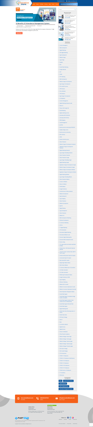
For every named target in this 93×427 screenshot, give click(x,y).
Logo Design (62, 59)
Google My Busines (63, 188)
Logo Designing (62, 198)
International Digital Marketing (65, 232)
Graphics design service (64, 129)
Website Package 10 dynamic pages (66, 346)
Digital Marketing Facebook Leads (66, 103)
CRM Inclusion (62, 88)
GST (60, 71)
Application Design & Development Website (68, 172)
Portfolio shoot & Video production (66, 191)
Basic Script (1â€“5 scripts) (64, 260)
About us (60, 419)
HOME (61, 74)
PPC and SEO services (64, 86)
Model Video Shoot (63, 314)
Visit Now (27, 398)
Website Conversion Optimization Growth (67, 286)
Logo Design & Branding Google (65, 159)
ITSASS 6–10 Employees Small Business (67, 358)
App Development (63, 55)
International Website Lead (65, 234)
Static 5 (61, 319)
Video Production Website (64, 179)
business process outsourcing (65, 132)
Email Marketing (63, 110)
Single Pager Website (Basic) (65, 262)
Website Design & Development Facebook (68, 144)
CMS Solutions (62, 93)
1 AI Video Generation (64, 269)
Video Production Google (64, 157)
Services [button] (46, 4)
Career (53, 4)
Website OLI (62, 215)
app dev (61, 205)
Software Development (64, 220)
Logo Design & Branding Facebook (66, 152)
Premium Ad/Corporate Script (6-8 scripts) (67, 255)
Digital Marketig (62, 208)
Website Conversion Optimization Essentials (68, 289)
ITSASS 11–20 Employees (64, 360)
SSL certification (63, 91)
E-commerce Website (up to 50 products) (67, 267)
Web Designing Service (64, 386)
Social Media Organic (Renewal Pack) (66, 303)
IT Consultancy (62, 372)
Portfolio (41, 4)
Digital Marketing (63, 50)
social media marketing (68, 380)
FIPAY (61, 137)
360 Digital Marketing (64, 52)
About (37, 4)
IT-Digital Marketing (63, 227)
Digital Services (62, 326)
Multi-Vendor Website (64, 265)
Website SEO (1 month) (64, 284)
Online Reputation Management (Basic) (67, 291)
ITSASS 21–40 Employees (64, 365)
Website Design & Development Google (67, 167)
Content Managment (63, 45)
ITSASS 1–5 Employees (64, 355)
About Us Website (63, 184)
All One (61, 225)
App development (63, 196)
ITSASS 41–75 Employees (64, 367)
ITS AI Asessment (63, 353)
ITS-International (63, 229)
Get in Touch (67, 398)
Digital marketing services (64, 112)
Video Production (63, 141)
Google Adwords (63, 69)
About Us (61, 105)
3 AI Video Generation (64, 272)
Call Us (44, 398)
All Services (62, 375)
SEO (60, 64)
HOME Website (62, 186)
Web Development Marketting (65, 217)
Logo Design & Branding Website (66, 176)
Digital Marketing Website (64, 174)
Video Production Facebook (65, 155)
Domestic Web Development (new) (66, 239)
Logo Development (63, 210)
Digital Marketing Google (64, 162)
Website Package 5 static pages (65, 338)
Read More (19, 33)
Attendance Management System (66, 388)
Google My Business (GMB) (65, 277)
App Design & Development (65, 83)
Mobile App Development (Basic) (66, 274)
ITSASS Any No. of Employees (65, 370)
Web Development (63, 47)
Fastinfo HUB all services (64, 139)
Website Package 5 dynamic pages (66, 341)
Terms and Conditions (62, 423)
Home (34, 4)
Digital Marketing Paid (64, 308)
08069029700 (61, 1)
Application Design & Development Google (68, 164)
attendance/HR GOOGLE (64, 117)
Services (65, 419)
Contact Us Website (63, 181)
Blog (50, 4)
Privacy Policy (69, 423)
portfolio (61, 124)
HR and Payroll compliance (65, 334)
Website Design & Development (66, 81)
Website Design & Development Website (67, 169)
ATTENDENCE (62, 98)
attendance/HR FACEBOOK (65, 115)
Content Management (64, 100)
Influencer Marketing (63, 282)
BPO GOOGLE (62, 134)
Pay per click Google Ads (64, 108)
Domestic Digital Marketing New (66, 237)
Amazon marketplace (64, 331)
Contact (57, 4)
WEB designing (62, 120)
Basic (61, 322)
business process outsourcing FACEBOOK (67, 127)
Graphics (61, 62)
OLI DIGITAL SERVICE (64, 324)
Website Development (64, 193)
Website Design (63, 57)
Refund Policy (75, 423)
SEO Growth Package (64, 351)
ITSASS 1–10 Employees (64, 363)
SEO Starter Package (63, 348)
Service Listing (62, 241)
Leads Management (63, 122)
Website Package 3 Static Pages (65, 336)
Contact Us (75, 419)
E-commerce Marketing (64, 222)
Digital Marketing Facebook (65, 150)
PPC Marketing (62, 76)
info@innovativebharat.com (72, 1)
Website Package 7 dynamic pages (66, 343)
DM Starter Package (63, 317)
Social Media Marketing (64, 67)
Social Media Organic (63, 294)
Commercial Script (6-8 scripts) (65, 257)
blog (60, 380)
